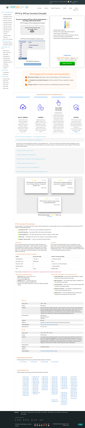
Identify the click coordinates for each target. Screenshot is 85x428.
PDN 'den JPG (35, 389)
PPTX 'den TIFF (34, 361)
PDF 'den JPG (26, 376)
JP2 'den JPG (45, 384)
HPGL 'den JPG (74, 379)
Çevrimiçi (46, 8)
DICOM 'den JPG (36, 376)
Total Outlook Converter (6, 32)
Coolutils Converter (7, 14)
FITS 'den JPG (74, 376)
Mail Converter (38, 412)
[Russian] (49, 424)
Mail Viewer (5, 80)
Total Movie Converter (7, 44)
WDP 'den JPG (64, 378)
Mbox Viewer (6, 82)
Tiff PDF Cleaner (6, 58)
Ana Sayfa (39, 8)
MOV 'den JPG (74, 396)
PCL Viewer (5, 84)
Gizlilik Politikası (24, 424)
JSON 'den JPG (36, 384)
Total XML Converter (7, 28)
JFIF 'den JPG (35, 388)
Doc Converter (44, 412)
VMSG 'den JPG (55, 401)
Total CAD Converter (7, 24)
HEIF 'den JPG (55, 391)
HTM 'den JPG (55, 399)
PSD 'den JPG (74, 388)
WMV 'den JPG (74, 393)
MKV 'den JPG (74, 395)
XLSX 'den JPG (26, 379)
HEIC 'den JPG (55, 389)
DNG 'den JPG (74, 391)
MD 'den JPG (64, 401)
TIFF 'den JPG (45, 381)
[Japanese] (49, 425)
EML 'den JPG (26, 392)
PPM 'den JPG (45, 382)
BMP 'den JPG (45, 379)
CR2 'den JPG (64, 395)
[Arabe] (46, 425)
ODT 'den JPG (55, 384)
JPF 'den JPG (26, 386)
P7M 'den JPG (26, 395)
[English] (35, 424)
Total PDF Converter (7, 18)
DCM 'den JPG (55, 381)
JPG (21, 58)
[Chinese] (44, 425)
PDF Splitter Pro (6, 56)
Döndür (30, 47)
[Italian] (46, 424)
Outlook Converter (30, 412)
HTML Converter (51, 412)
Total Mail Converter (7, 29)
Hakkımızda (75, 9)
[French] (37, 425)
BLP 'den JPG (26, 388)
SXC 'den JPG (64, 402)
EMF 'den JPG (45, 389)
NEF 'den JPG (64, 392)
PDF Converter (24, 412)
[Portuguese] (40, 424)
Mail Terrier (5, 74)
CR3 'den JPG (64, 376)
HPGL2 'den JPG (74, 385)
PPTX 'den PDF (24, 361)
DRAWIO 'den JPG (36, 392)
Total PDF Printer (6, 60)
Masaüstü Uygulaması (55, 8)
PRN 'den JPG (45, 376)
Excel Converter (58, 412)
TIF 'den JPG (44, 388)
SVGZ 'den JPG (74, 389)
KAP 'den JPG (64, 379)
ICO (21, 52)
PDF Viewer (5, 86)
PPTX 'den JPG (74, 392)
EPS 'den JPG (74, 398)
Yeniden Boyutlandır (33, 45)
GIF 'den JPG (54, 388)
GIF (21, 50)
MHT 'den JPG (35, 386)
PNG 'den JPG (45, 378)
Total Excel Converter (7, 22)
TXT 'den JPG (35, 385)
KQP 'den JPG (64, 381)
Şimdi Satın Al (67, 63)
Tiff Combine (6, 66)
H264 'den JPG (26, 384)
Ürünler (64, 8)
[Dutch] (44, 424)
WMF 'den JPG (55, 386)
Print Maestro (6, 72)
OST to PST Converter (7, 39)
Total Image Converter (6, 41)
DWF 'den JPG (35, 379)
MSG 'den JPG (26, 393)
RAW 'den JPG (64, 393)
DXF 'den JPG (54, 382)
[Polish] (35, 425)
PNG (21, 54)
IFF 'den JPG (73, 378)
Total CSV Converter (7, 26)
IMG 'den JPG (35, 378)
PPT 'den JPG (64, 398)
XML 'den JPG (26, 378)
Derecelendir (49, 216)
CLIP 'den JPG (26, 389)
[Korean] (42, 425)
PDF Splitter (5, 54)
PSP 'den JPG (55, 385)
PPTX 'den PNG (55, 361)
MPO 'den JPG (45, 386)
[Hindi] (40, 425)
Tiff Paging (5, 64)
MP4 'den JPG (26, 385)
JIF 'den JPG (35, 393)
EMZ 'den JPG (55, 378)
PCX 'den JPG (74, 386)
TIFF (21, 48)
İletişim (76, 8)
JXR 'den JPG (54, 376)
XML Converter (65, 412)
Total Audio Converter (7, 42)
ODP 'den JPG (64, 396)
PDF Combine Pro (7, 52)
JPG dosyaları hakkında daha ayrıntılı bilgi (49, 350)
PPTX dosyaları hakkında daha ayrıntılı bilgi (49, 324)
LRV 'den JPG (35, 391)
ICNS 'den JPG (64, 385)
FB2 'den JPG (64, 404)
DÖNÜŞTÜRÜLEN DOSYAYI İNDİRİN (32, 64)
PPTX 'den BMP (45, 361)
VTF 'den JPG (26, 381)
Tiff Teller (5, 67)
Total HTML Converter (7, 16)
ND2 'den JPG (26, 391)
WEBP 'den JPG (64, 388)
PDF (21, 56)
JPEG (21, 43)
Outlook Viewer (6, 78)
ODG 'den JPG (55, 393)
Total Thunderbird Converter (7, 36)
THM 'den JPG (74, 384)
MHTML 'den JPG (36, 382)
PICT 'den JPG (64, 386)
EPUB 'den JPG (64, 399)
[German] (42, 424)
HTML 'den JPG (36, 381)
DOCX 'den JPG (74, 382)
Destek (70, 8)
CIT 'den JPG (54, 379)
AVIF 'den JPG (55, 392)
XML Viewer (5, 88)
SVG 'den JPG (64, 384)
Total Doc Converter (7, 20)
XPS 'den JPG (74, 381)
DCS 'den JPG (26, 382)
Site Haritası (17, 424)
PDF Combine (6, 50)
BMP (21, 45)
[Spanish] (37, 424)
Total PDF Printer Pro (7, 62)
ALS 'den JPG (45, 385)
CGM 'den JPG (64, 382)
